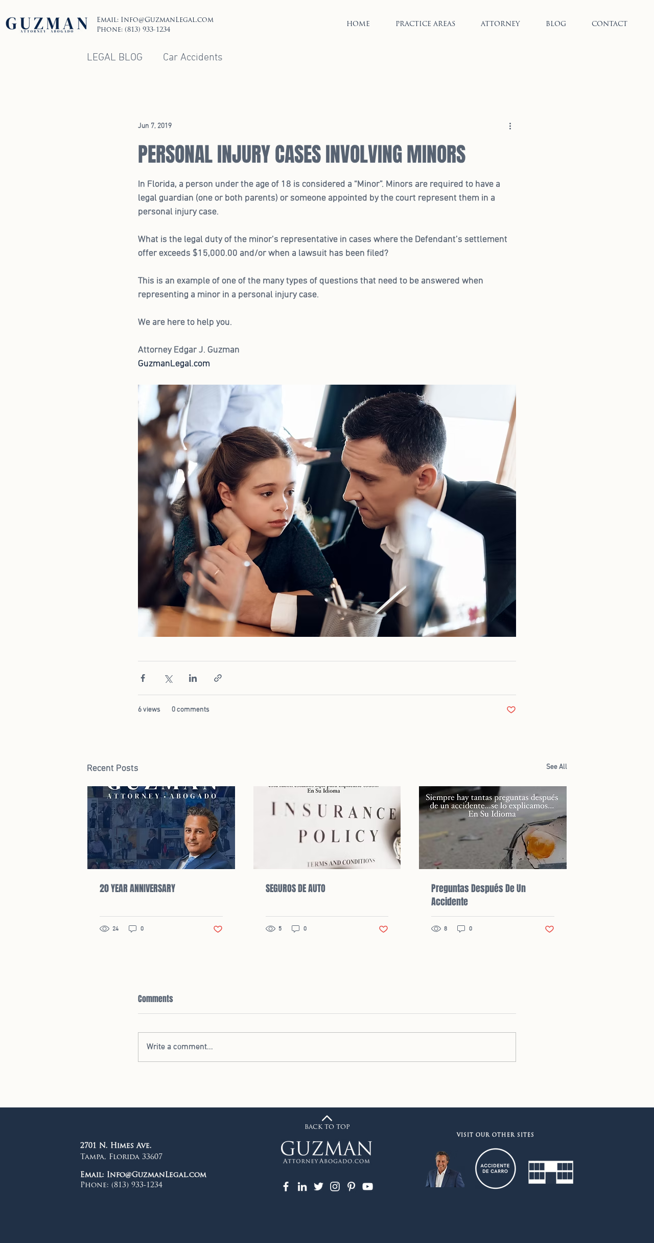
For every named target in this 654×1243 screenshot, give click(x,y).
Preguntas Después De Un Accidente (478, 895)
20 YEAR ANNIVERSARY (137, 888)
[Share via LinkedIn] (193, 678)
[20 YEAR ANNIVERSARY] (161, 827)
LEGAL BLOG (115, 58)
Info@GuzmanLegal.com (167, 20)
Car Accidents (193, 58)
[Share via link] (218, 678)
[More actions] (510, 126)
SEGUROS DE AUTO (295, 888)
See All (556, 767)
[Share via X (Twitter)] (168, 678)
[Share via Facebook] (143, 678)
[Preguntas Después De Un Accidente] (493, 827)
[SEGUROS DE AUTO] (327, 827)
